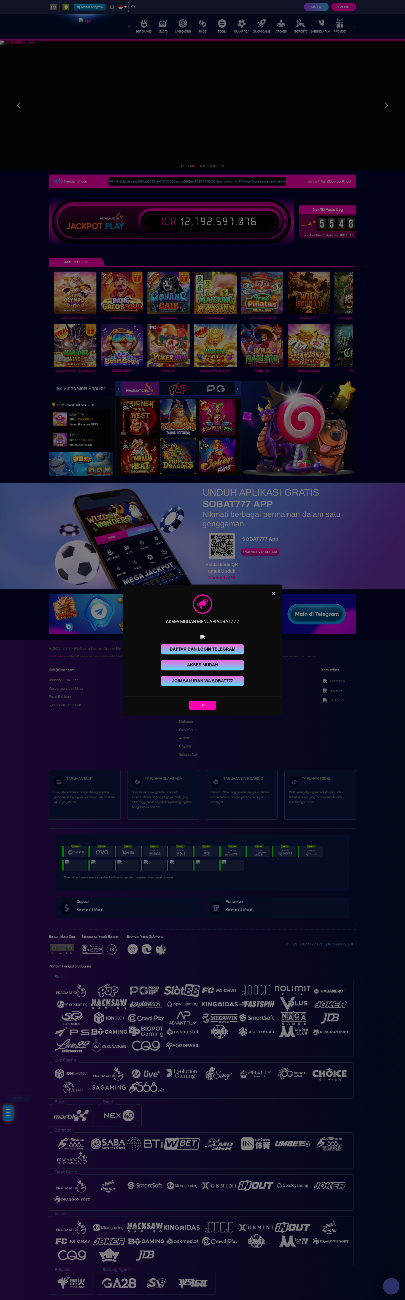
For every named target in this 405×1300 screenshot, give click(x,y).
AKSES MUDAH (202, 665)
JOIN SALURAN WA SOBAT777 (202, 681)
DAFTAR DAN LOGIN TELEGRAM (203, 649)
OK (203, 705)
